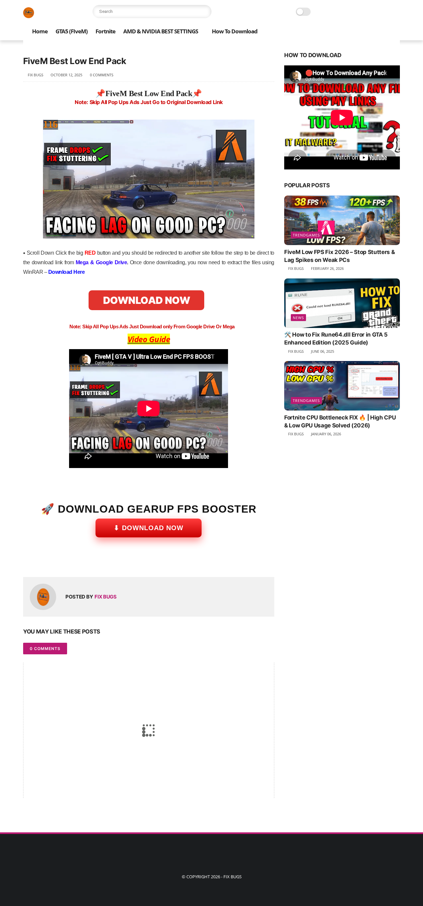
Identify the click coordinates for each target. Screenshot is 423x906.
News (298, 317)
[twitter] (42, 561)
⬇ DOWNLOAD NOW (148, 527)
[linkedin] (82, 561)
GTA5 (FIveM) (72, 31)
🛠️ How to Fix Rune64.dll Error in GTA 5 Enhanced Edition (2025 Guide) (336, 339)
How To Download (234, 31)
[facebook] (29, 561)
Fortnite (105, 31)
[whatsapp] (55, 561)
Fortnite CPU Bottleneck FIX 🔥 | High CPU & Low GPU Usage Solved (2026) (340, 421)
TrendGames (306, 235)
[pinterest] (68, 561)
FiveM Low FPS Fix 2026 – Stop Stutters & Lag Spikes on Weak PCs (339, 256)
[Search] (205, 11)
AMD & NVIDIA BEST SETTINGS (160, 31)
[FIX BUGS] (28, 16)
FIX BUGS (232, 877)
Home (40, 31)
